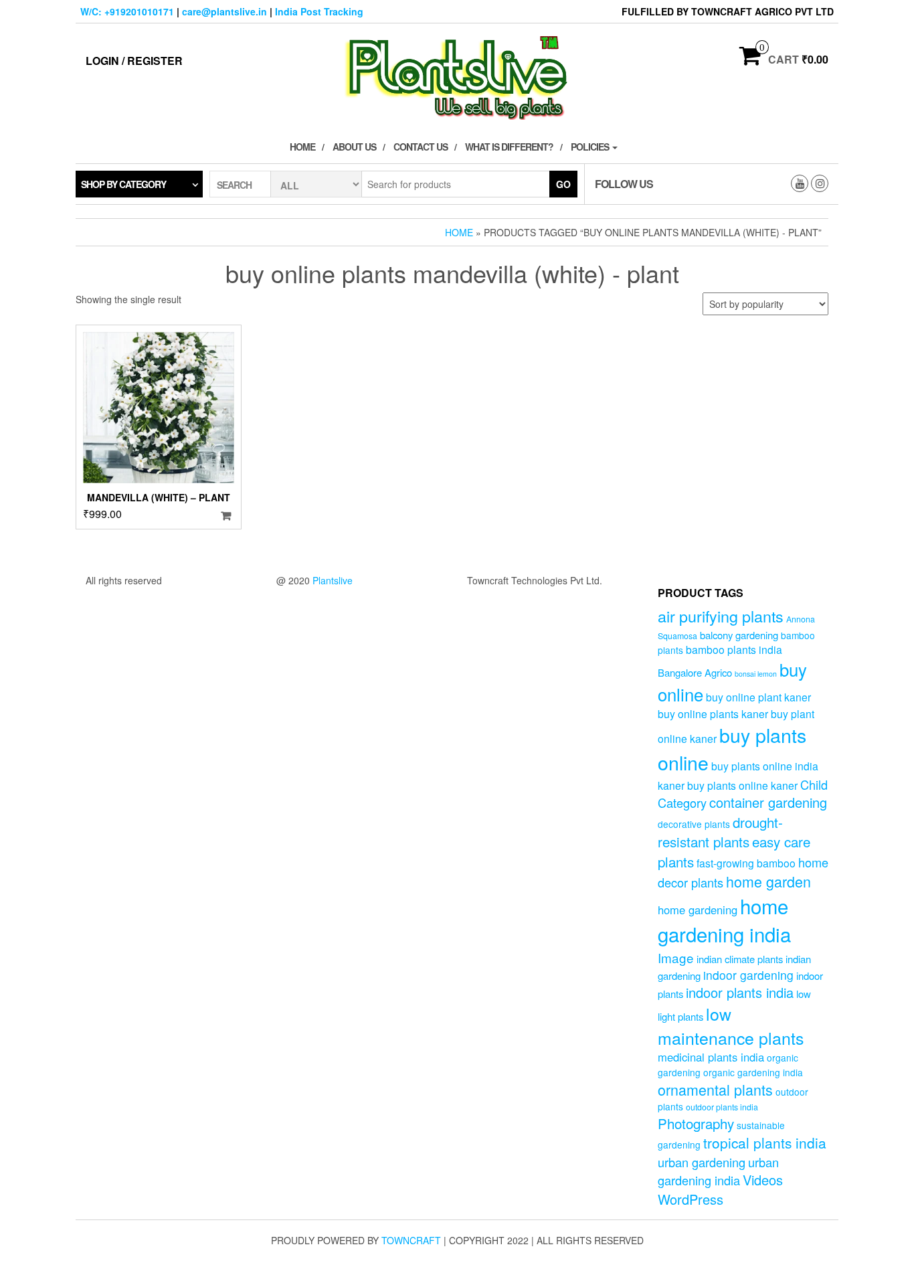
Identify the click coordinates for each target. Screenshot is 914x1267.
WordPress (690, 1199)
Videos (763, 1179)
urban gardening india (718, 1171)
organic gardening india (753, 1072)
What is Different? (509, 146)
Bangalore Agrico (695, 672)
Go (563, 184)
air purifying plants (721, 615)
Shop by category (123, 184)
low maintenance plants (731, 1025)
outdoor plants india (722, 1107)
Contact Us (420, 146)
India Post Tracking (319, 11)
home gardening (697, 910)
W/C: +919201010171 (127, 11)
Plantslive (332, 580)
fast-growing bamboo (746, 862)
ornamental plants (715, 1089)
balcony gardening (739, 635)
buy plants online (732, 748)
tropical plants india (764, 1142)
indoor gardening (748, 974)
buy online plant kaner (758, 696)
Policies (591, 146)
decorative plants (694, 824)
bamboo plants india (734, 649)
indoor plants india (740, 992)
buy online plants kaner (713, 713)
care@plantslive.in (224, 11)
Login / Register (134, 60)
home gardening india (724, 920)
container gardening (768, 802)
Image (676, 957)
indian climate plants (740, 959)
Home (302, 146)
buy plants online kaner (742, 785)
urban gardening (701, 1162)
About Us (354, 146)
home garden (768, 881)
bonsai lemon (756, 674)
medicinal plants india (711, 1057)
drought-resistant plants (720, 831)
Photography (696, 1123)
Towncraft (411, 1240)
